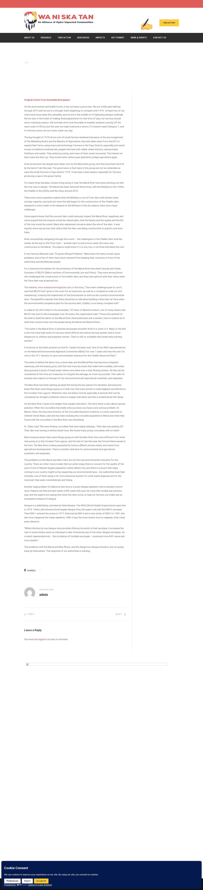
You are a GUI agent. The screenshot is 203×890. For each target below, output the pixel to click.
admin (43, 595)
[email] (163, 4)
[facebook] (168, 4)
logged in (42, 639)
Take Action (64, 38)
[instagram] (178, 4)
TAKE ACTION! (169, 23)
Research (46, 38)
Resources (83, 38)
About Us (29, 38)
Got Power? (117, 38)
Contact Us (159, 38)
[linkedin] (173, 4)
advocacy (45, 76)
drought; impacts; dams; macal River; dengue (79, 76)
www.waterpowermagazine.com (54, 287)
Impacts (100, 38)
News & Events (139, 38)
